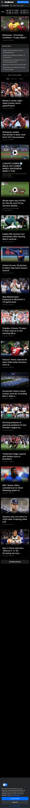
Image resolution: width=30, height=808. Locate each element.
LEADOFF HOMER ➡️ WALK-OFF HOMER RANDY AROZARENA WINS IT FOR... (12, 167)
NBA (15, 5)
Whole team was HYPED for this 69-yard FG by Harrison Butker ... (14, 203)
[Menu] (2, 2)
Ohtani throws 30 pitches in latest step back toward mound (14, 268)
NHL (18, 5)
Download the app (23, 2)
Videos (21, 78)
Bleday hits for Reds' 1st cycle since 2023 (14, 64)
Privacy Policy (16, 795)
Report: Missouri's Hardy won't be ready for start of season (14, 68)
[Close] (26, 779)
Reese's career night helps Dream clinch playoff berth (12, 103)
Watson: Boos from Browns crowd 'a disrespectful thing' (13, 51)
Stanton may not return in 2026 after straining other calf (14, 519)
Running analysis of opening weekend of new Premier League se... (14, 425)
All (8, 78)
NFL (11, 5)
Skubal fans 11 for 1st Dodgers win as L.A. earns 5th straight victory (14, 61)
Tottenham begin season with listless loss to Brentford (14, 456)
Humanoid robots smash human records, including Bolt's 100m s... (14, 393)
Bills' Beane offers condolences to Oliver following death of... (12, 488)
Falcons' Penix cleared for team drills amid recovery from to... (14, 362)
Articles (14, 78)
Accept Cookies (15, 798)
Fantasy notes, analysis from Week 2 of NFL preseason (14, 56)
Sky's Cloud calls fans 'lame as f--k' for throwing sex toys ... (13, 550)
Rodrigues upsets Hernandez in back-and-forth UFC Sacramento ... (14, 134)
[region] (15, 792)
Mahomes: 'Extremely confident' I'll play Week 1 (14, 36)
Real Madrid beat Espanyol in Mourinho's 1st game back (13, 299)
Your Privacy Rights (15, 806)
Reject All (15, 802)
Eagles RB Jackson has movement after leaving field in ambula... (13, 236)
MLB (22, 5)
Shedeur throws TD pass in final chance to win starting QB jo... (14, 331)
